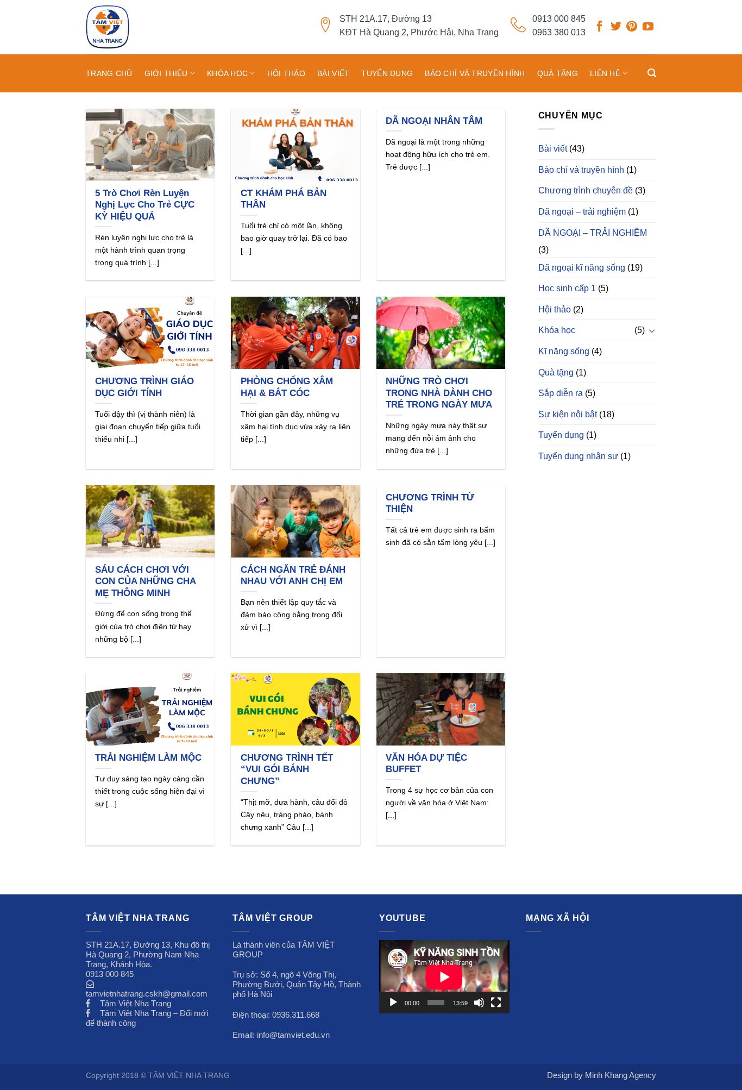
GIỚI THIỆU (166, 73)
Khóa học (227, 73)
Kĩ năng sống (563, 351)
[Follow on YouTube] (648, 28)
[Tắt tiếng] (479, 1002)
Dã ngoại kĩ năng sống (581, 267)
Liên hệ (605, 73)
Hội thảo (286, 73)
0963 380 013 (559, 32)
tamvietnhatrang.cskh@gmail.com (146, 993)
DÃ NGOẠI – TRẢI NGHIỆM (592, 232)
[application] (444, 976)
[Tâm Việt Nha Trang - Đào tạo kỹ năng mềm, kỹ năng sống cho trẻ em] (131, 27)
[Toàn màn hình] (496, 1002)
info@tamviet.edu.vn (293, 1034)
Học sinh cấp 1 (567, 288)
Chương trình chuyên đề (585, 190)
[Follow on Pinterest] (631, 28)
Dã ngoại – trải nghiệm (582, 211)
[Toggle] (651, 330)
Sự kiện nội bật (567, 414)
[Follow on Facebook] (599, 28)
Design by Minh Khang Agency (601, 1075)
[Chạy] (393, 1002)
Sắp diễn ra (560, 393)
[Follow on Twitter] (616, 28)
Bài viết (333, 73)
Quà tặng (557, 73)
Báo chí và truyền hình (475, 73)
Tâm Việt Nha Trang (135, 1003)
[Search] (651, 73)
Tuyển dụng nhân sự (578, 456)
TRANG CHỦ (109, 73)
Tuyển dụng (387, 73)
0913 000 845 (559, 18)
